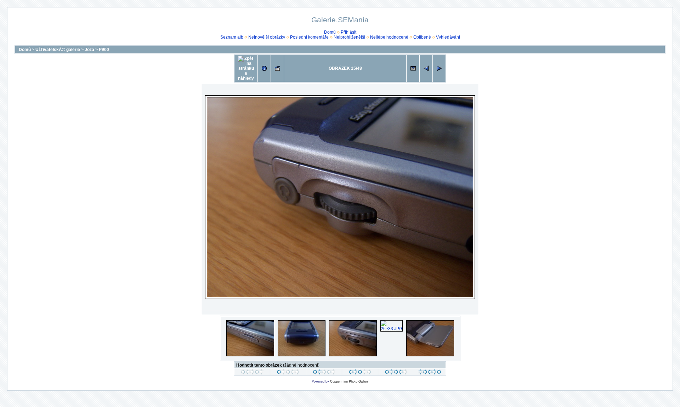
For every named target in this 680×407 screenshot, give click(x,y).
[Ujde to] (324, 373)
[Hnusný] (252, 373)
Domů (330, 32)
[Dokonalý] (429, 373)
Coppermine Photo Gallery (349, 381)
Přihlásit (348, 32)
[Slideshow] (277, 68)
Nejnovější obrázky (266, 37)
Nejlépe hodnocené (389, 37)
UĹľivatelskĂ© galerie (57, 49)
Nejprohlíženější (349, 37)
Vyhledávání (448, 37)
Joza (89, 49)
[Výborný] (396, 373)
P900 (104, 49)
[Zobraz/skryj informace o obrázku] (264, 68)
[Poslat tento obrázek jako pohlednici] (413, 68)
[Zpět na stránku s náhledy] (245, 68)
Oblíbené (422, 37)
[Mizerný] (288, 373)
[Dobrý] (360, 373)
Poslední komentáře (309, 37)
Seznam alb (231, 37)
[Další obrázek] (439, 68)
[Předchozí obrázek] (426, 68)
